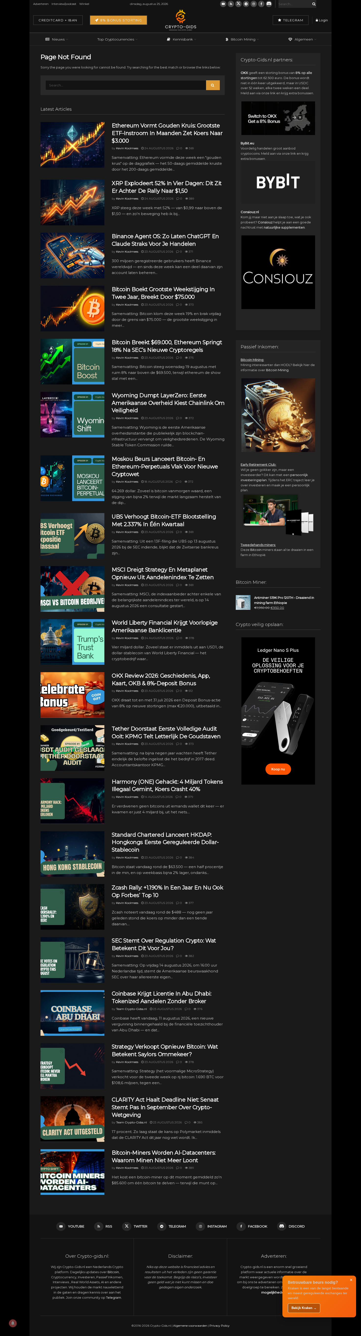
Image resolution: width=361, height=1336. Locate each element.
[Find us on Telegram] (246, 4)
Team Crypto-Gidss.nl (131, 1009)
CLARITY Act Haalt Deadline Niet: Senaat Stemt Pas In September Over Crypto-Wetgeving (165, 1107)
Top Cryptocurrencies (115, 39)
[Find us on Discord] (269, 4)
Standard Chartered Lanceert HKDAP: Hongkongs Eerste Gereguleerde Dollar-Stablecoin (165, 842)
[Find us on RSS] (231, 4)
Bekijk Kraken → (304, 1308)
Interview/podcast (64, 4)
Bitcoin (256, 550)
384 (191, 857)
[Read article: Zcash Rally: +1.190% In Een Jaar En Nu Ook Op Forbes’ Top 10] (72, 907)
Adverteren (41, 4)
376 (199, 1009)
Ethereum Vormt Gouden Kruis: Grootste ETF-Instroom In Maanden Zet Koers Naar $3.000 (167, 133)
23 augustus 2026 (158, 251)
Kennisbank (183, 39)
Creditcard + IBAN (58, 20)
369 (191, 148)
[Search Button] (313, 4)
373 (191, 304)
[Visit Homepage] (180, 20)
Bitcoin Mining (243, 39)
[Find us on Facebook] (261, 4)
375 (191, 357)
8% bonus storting (120, 20)
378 (191, 638)
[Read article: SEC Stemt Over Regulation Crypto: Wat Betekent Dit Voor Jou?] (72, 960)
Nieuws (58, 39)
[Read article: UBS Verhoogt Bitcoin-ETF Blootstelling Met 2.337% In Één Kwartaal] (72, 536)
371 (190, 251)
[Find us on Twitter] (238, 4)
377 (191, 903)
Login (323, 20)
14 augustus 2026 (158, 797)
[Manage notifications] (13, 1323)
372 (191, 418)
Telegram (293, 20)
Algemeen (304, 39)
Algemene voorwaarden (190, 1325)
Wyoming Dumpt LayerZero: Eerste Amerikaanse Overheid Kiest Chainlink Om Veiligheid (168, 403)
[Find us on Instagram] (253, 4)
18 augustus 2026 (158, 481)
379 (190, 797)
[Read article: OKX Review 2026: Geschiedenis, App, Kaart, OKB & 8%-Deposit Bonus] (72, 695)
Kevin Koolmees (127, 148)
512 (190, 691)
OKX (244, 73)
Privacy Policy (219, 1325)
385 (199, 1122)
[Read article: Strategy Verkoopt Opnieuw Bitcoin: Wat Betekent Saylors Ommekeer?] (72, 1066)
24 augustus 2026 (158, 148)
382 (191, 956)
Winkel (84, 4)
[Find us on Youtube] (223, 4)
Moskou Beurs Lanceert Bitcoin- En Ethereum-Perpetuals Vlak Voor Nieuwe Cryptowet (165, 466)
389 (191, 198)
